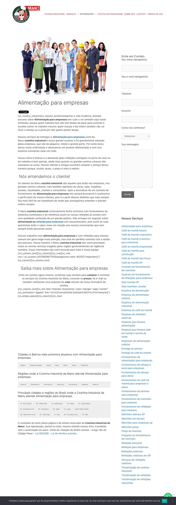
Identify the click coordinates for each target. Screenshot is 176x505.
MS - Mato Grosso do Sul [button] (27, 414)
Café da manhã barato (134, 230)
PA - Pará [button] (85, 414)
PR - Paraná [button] (70, 403)
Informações (87, 14)
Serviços (71, 14)
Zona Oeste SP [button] (73, 384)
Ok (164, 501)
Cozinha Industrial (54, 14)
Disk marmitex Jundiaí (134, 286)
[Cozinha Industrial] (26, 14)
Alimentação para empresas (137, 226)
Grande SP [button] (85, 384)
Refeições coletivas (132, 451)
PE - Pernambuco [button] (43, 409)
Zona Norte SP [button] (35, 384)
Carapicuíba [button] (84, 365)
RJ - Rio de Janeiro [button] (25, 403)
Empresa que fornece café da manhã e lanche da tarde (136, 333)
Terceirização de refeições (136, 475)
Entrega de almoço (132, 348)
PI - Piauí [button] (57, 414)
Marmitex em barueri (133, 418)
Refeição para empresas (135, 447)
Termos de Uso (155, 14)
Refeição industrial (132, 443)
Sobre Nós (129, 14)
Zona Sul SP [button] (60, 384)
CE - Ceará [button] (67, 409)
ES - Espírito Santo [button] (57, 403)
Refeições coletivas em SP (136, 455)
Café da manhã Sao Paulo (136, 258)
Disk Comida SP (130, 282)
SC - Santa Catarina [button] (84, 403)
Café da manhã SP (132, 262)
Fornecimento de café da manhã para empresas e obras (135, 384)
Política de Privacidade (110, 14)
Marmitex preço (130, 427)
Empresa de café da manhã (137, 310)
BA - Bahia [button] (56, 409)
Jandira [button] (48, 365)
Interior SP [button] (96, 384)
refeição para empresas (50, 221)
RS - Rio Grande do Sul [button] (27, 409)
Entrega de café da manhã (136, 352)
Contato (141, 14)
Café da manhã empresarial (137, 246)
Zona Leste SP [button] (48, 384)
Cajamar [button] (22, 365)
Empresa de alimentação (135, 290)
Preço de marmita (131, 431)
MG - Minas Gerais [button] (41, 403)
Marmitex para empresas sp (137, 422)
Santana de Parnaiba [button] (36, 365)
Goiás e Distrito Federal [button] (81, 409)
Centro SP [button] (23, 384)
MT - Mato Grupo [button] (45, 414)
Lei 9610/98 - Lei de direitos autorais (55, 433)
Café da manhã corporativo (137, 234)
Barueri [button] (65, 365)
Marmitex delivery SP (133, 414)
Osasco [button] (74, 365)
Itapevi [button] (57, 365)
